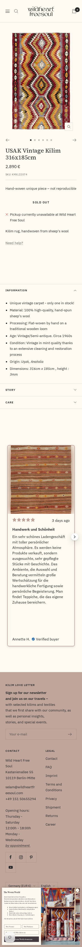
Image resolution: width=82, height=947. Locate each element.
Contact (51, 758)
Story (10, 390)
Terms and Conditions (54, 787)
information (16, 290)
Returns (52, 816)
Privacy (51, 798)
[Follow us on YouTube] (10, 867)
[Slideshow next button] (74, 536)
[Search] (16, 11)
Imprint (51, 775)
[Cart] (74, 11)
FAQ (49, 767)
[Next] (75, 140)
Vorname (7, 923)
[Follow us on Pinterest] (31, 857)
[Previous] (7, 140)
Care (9, 402)
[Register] (70, 734)
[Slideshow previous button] (7, 536)
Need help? (14, 243)
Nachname (25, 923)
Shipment (53, 807)
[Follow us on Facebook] (10, 857)
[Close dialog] (77, 890)
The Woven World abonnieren (21, 939)
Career (51, 824)
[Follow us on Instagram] (21, 857)
